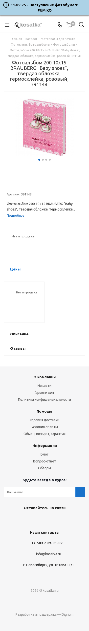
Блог (44, 454)
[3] (18, 186)
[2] (13, 186)
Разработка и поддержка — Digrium (44, 614)
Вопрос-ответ (44, 461)
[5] (27, 186)
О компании (44, 377)
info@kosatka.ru (48, 554)
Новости (44, 386)
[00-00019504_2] (44, 127)
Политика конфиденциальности (44, 400)
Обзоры (44, 468)
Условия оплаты (44, 427)
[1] (9, 186)
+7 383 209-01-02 (47, 543)
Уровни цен (44, 393)
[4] (23, 186)
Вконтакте (31, 519)
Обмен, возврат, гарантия (44, 434)
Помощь (44, 411)
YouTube (43, 519)
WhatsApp (56, 519)
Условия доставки (44, 420)
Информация (44, 445)
